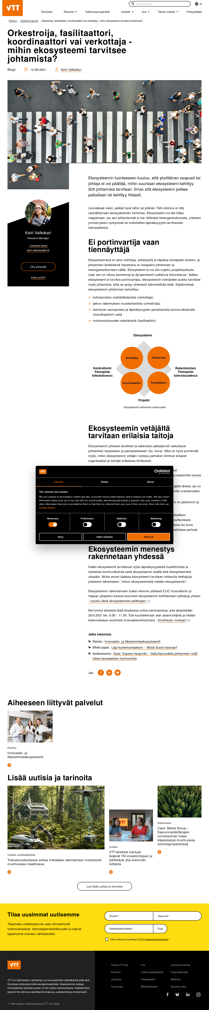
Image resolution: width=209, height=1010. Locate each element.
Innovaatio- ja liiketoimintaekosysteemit (132, 641)
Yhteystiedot (194, 12)
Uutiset (125, 12)
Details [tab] (104, 481)
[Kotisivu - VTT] (12, 8)
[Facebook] (101, 673)
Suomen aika (178, 986)
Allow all (148, 536)
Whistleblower (149, 986)
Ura (144, 12)
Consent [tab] (58, 481)
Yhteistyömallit (179, 972)
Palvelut (69, 12)
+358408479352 (38, 245)
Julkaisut (116, 979)
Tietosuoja (117, 986)
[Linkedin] (109, 673)
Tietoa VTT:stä (119, 965)
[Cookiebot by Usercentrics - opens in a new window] (156, 471)
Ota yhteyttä (38, 267)
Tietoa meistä (166, 12)
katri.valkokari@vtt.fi (38, 250)
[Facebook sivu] (167, 995)
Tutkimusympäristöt (97, 12)
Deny (60, 536)
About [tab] (150, 481)
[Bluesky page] (177, 995)
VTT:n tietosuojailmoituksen (153, 939)
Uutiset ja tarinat (180, 965)
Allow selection (104, 536)
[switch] (87, 524)
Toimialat (46, 12)
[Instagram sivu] (198, 995)
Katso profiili (38, 277)
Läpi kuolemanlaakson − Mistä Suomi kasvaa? (144, 647)
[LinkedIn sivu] (188, 995)
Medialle (176, 979)
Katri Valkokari (71, 69)
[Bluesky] (118, 673)
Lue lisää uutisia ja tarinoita (105, 886)
